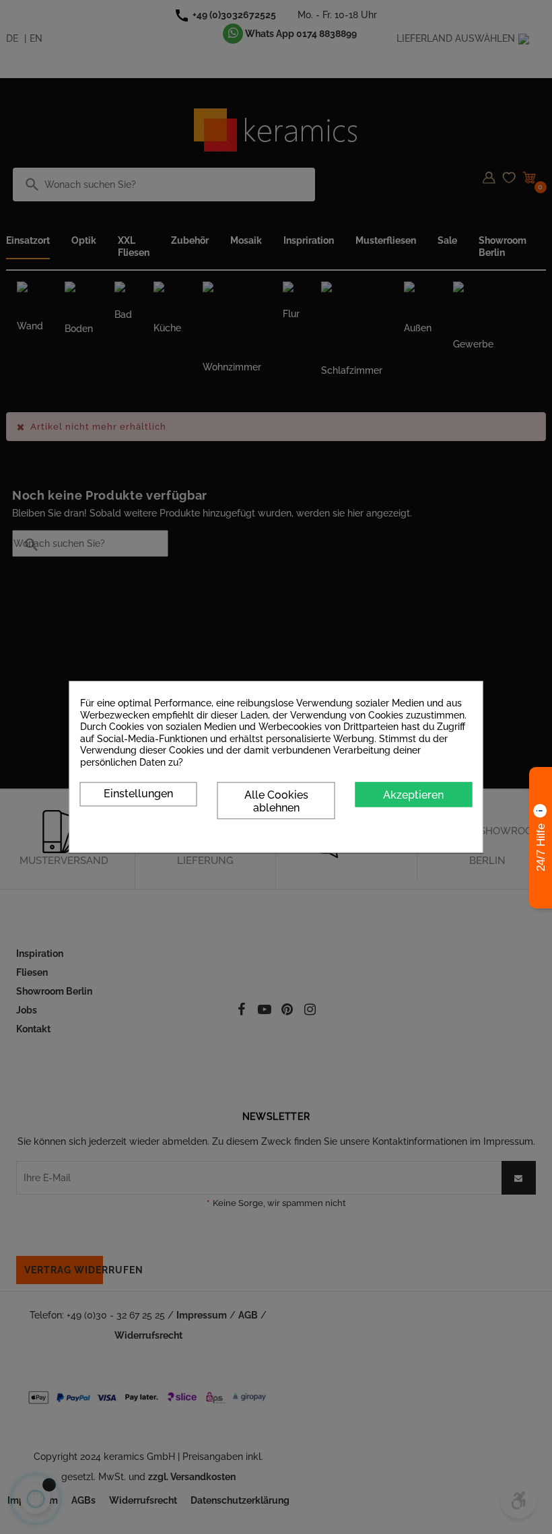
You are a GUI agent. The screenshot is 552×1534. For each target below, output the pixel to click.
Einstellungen (138, 793)
